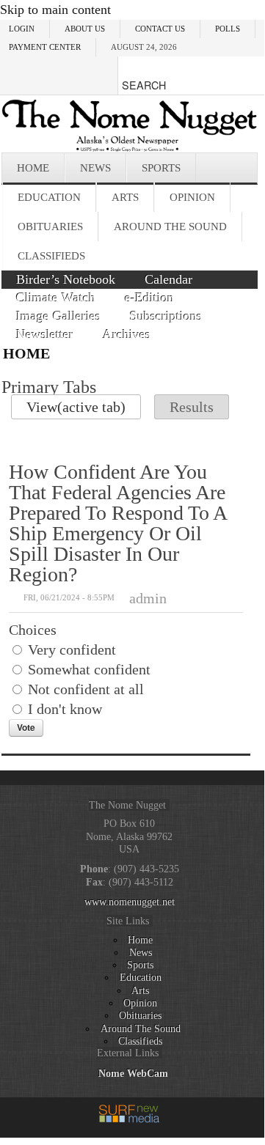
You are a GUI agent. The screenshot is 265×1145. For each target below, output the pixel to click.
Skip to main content (55, 9)
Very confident (72, 649)
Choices (33, 630)
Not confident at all (86, 689)
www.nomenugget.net (129, 901)
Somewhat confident (89, 669)
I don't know (65, 709)
